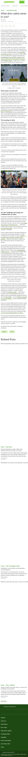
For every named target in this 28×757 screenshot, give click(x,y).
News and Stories (24, 5)
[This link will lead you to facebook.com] (7, 712)
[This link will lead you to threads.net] (4, 712)
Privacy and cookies (6, 740)
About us (3, 717)
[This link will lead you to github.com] (26, 712)
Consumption (12, 566)
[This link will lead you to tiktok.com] (10, 712)
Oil (7, 447)
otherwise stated (7, 754)
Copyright (3, 737)
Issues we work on (5, 5)
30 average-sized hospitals (6, 228)
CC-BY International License (6, 755)
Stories (2, 10)
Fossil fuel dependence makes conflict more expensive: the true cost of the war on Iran (11, 449)
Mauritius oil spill (8, 60)
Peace (10, 447)
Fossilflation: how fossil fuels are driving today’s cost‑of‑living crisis (13, 569)
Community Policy (5, 734)
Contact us (3, 721)
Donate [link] (21, 2)
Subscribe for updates (6, 730)
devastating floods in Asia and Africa (9, 57)
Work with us (4, 724)
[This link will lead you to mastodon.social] (15, 712)
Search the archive (5, 743)
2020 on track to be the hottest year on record (14, 59)
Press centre (4, 727)
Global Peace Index (12, 292)
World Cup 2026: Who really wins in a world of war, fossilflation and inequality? (14, 688)
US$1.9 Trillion (8, 297)
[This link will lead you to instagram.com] (1, 712)
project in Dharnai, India (6, 110)
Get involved (15, 5)
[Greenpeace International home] (11, 2)
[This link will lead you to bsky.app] (12, 712)
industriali (22, 235)
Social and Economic (11, 10)
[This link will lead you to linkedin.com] (18, 712)
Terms (2, 747)
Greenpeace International (9, 706)
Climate (13, 685)
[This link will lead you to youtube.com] (20, 712)
